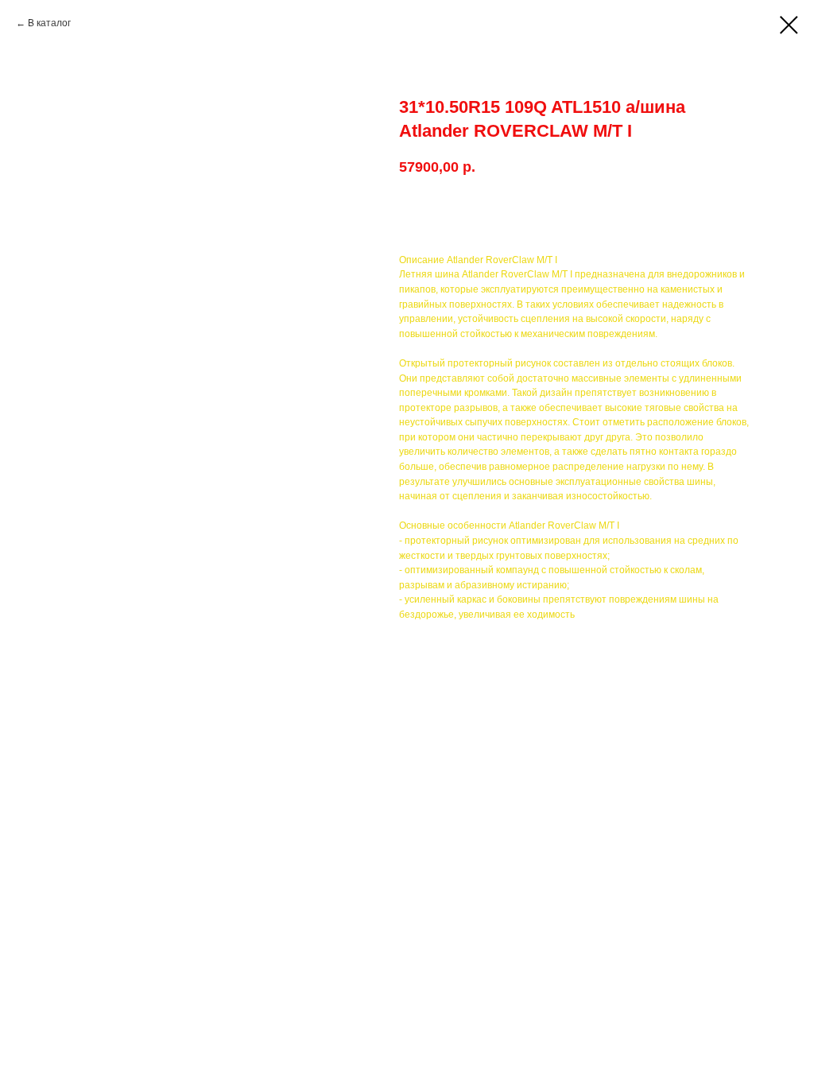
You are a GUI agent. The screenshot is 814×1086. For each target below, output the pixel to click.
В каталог (49, 23)
